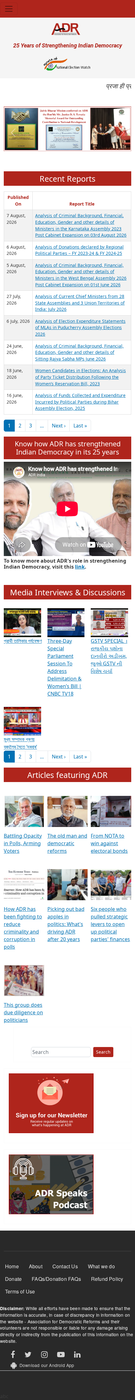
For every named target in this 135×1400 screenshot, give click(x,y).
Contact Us (65, 1266)
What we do (101, 1266)
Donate (13, 1278)
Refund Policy (107, 1278)
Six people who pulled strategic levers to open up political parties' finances (110, 924)
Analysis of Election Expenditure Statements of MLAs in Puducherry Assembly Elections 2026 (80, 327)
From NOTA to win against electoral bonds (109, 843)
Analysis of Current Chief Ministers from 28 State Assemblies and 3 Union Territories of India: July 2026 (80, 302)
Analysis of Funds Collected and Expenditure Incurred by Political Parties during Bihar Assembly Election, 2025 (80, 401)
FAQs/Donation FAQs (56, 1278)
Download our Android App (45, 1365)
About (35, 1266)
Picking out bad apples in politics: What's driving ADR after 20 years (65, 924)
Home (12, 1266)
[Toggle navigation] (9, 9)
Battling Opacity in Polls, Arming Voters (23, 843)
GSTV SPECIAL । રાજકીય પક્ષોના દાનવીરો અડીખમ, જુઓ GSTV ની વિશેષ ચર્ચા (109, 656)
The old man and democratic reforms (67, 843)
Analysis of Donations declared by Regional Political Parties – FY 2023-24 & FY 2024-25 (79, 250)
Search (103, 1052)
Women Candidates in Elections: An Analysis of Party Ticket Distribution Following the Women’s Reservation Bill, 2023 (80, 376)
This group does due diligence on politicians (23, 1012)
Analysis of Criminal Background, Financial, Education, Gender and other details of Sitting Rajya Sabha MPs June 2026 (79, 352)
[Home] (67, 28)
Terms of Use (20, 1291)
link (80, 566)
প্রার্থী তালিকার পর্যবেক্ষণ (23, 640)
